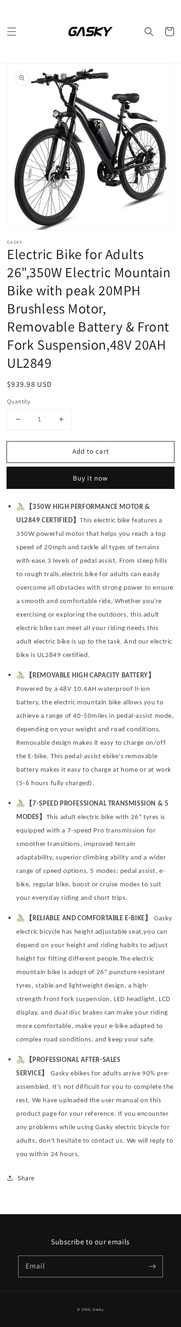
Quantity (18, 401)
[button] (11, 31)
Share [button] (26, 1178)
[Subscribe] (152, 1266)
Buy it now (90, 478)
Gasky (98, 1309)
